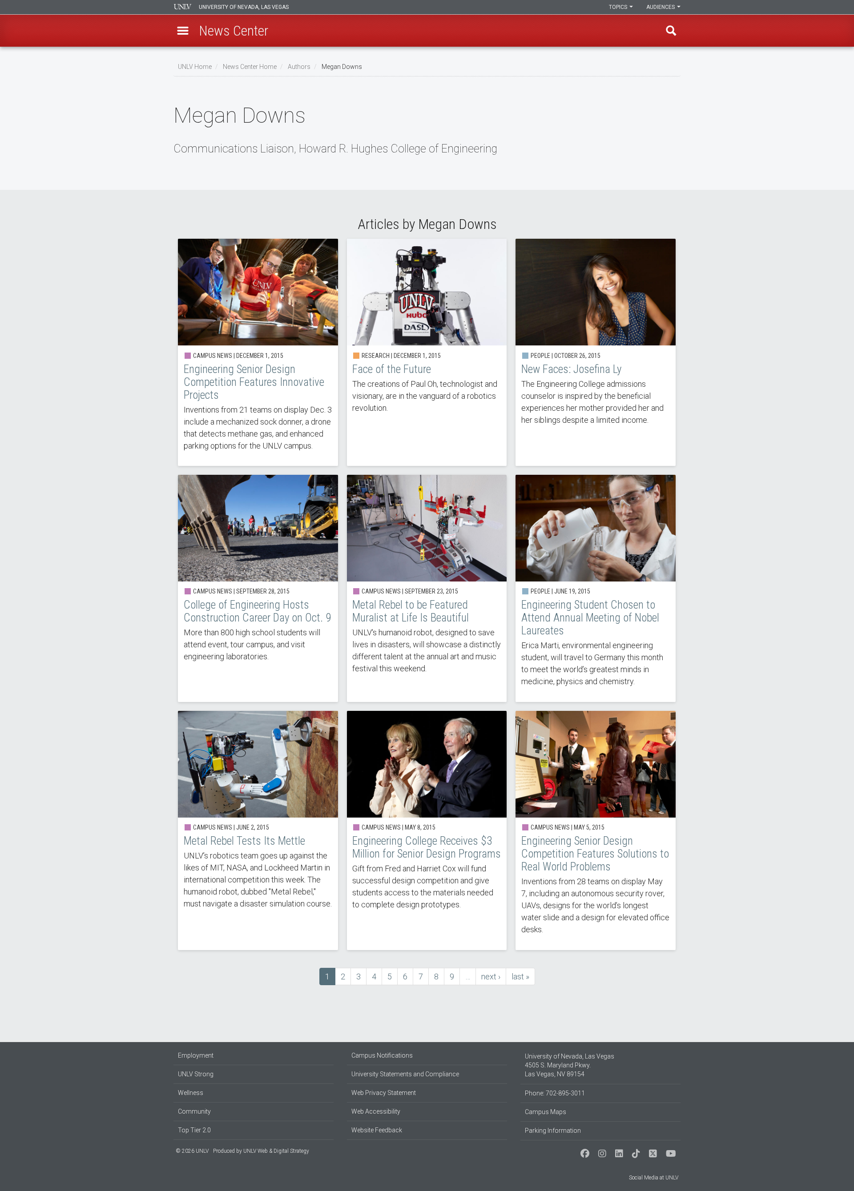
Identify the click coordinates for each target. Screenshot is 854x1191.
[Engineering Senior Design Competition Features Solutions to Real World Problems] (596, 830)
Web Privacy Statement (383, 1092)
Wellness (190, 1092)
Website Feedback (376, 1130)
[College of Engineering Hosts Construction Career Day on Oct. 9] (258, 588)
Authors (299, 66)
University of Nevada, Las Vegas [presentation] (244, 7)
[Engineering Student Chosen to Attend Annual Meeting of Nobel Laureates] (596, 588)
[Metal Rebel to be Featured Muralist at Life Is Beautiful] (427, 588)
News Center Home (250, 66)
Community (194, 1111)
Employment (196, 1055)
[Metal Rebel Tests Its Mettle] (258, 830)
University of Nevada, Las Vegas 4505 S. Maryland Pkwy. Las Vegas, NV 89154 (569, 1065)
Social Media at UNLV (653, 1178)
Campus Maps (545, 1111)
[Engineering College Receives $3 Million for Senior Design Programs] (427, 830)
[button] (183, 31)
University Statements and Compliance (405, 1074)
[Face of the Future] (427, 352)
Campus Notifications (382, 1055)
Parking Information (553, 1130)
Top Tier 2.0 (194, 1130)
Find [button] (671, 31)
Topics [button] (618, 7)
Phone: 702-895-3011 (555, 1093)
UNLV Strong (196, 1074)
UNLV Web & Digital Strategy (276, 1151)
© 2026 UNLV (192, 1151)
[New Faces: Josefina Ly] (596, 352)
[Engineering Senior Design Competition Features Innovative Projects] (258, 352)
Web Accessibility (375, 1111)
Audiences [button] (661, 7)
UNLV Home (195, 66)
